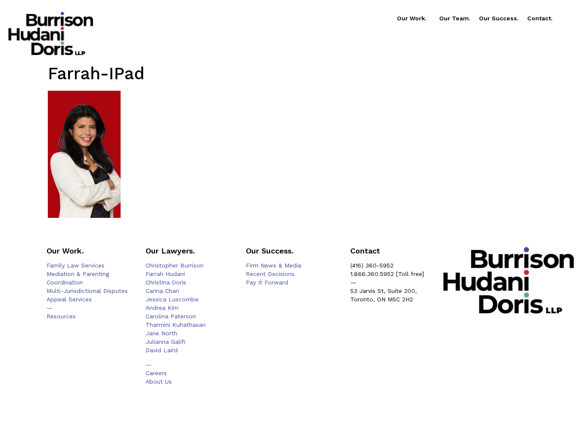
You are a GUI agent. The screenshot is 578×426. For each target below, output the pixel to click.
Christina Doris (166, 282)
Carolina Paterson (171, 316)
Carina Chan (162, 290)
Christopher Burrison (175, 265)
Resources (61, 316)
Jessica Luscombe (172, 299)
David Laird (162, 350)
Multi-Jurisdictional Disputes (87, 290)
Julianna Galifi (165, 341)
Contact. (540, 18)
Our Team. (455, 18)
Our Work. (412, 18)
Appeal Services (69, 299)
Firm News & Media (273, 265)
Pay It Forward (267, 282)
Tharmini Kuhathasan (176, 324)
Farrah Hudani (165, 273)
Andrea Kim (162, 307)
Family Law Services (76, 265)
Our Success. (499, 18)
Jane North (161, 333)
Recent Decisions (270, 273)
